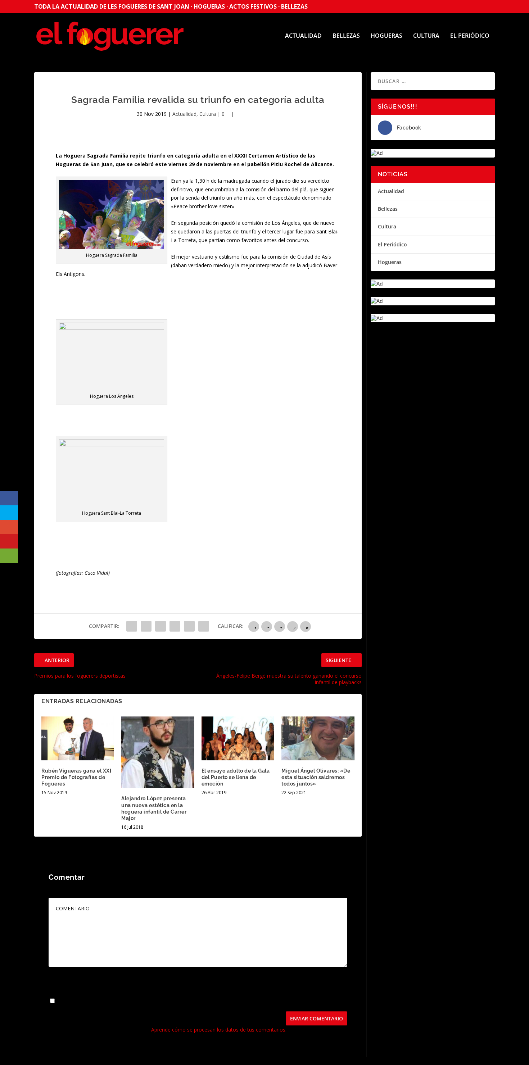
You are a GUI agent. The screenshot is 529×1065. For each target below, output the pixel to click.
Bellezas (346, 36)
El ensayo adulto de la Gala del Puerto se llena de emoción (236, 777)
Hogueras (386, 36)
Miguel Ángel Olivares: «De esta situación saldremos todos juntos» (315, 777)
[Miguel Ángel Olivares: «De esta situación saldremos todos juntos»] (317, 738)
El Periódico (469, 36)
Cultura (426, 36)
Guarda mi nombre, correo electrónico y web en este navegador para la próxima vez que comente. (172, 1001)
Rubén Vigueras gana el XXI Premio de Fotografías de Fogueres (76, 777)
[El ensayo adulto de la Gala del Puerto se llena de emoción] (238, 738)
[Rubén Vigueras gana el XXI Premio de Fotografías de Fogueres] (77, 738)
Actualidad (303, 36)
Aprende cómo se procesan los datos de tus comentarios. (218, 1029)
